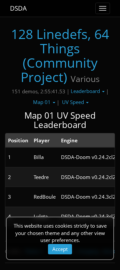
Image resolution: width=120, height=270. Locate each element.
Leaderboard (86, 91)
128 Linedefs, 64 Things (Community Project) (60, 55)
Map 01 (42, 102)
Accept (60, 249)
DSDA (18, 8)
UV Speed (73, 102)
